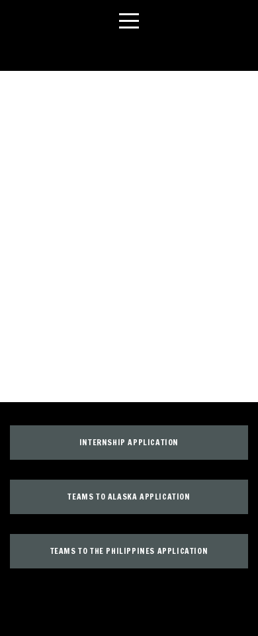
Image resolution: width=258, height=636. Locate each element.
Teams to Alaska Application (128, 496)
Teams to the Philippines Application (129, 550)
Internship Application (129, 442)
